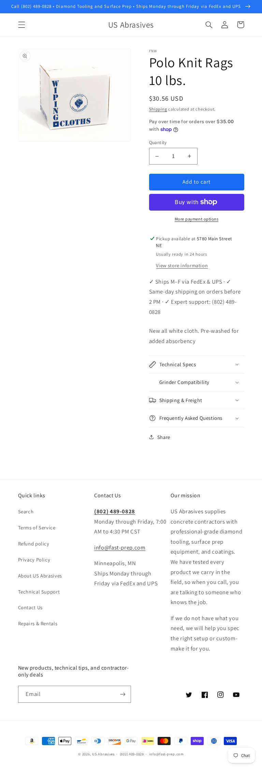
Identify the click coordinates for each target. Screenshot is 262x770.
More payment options (197, 219)
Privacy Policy (34, 559)
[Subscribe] (123, 694)
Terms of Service (37, 527)
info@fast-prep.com (119, 547)
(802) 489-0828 (114, 511)
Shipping (158, 109)
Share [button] (163, 437)
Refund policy (33, 543)
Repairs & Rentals (38, 623)
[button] (21, 24)
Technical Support (39, 591)
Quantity (158, 142)
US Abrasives (103, 754)
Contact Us (30, 607)
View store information (182, 265)
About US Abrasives (40, 575)
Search (26, 511)
